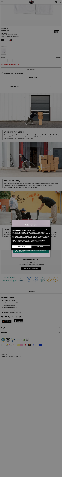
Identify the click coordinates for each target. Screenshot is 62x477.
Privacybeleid (46, 229)
